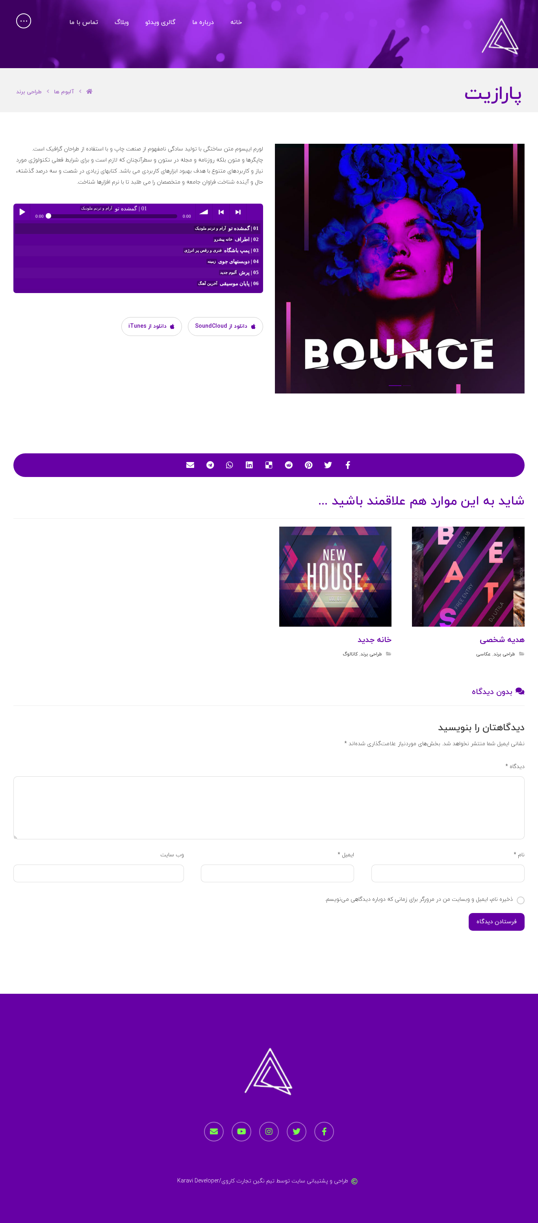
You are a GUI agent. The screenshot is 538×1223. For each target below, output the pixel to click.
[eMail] (214, 1131)
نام (519, 855)
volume (204, 212)
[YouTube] (241, 1131)
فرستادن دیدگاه (497, 922)
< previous (221, 212)
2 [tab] (395, 385)
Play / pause (21, 212)
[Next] (511, 271)
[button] (23, 20)
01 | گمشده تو (227, 228)
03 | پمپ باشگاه (221, 250)
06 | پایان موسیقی (228, 283)
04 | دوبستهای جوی (233, 261)
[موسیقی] (500, 37)
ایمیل (346, 855)
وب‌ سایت (172, 855)
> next (238, 212)
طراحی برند (504, 654)
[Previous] (288, 271)
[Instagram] (269, 1131)
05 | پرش (239, 272)
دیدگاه (515, 766)
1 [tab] (407, 385)
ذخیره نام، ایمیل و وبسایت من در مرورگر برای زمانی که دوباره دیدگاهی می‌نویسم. (419, 899)
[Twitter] (296, 1131)
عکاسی (483, 654)
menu (255, 212)
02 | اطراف (236, 239)
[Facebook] (324, 1131)
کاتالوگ (350, 654)
